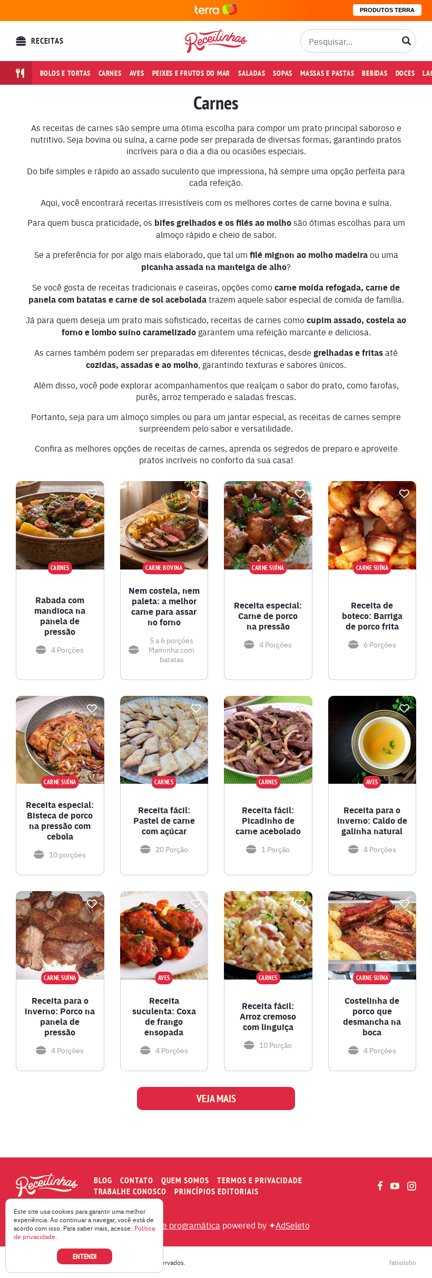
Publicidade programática (171, 1225)
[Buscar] (407, 41)
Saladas (251, 73)
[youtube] (394, 1186)
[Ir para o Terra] (216, 10)
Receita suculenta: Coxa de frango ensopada (164, 1016)
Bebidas (374, 73)
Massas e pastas (327, 73)
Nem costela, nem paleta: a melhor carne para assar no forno (164, 606)
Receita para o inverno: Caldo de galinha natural (372, 820)
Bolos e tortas (65, 73)
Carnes (110, 73)
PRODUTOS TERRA (387, 10)
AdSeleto (293, 1225)
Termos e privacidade (259, 1180)
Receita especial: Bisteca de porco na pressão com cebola (60, 821)
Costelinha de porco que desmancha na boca (372, 1016)
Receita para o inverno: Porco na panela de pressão (60, 1016)
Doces (405, 73)
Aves (137, 73)
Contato (136, 1180)
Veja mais (216, 1098)
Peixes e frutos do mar (191, 73)
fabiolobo (402, 1262)
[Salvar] (92, 493)
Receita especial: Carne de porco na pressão (268, 616)
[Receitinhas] (216, 41)
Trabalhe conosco (130, 1191)
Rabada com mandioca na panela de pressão (59, 616)
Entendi (84, 1256)
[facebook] (380, 1185)
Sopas (282, 73)
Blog (103, 1180)
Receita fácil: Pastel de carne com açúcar (164, 820)
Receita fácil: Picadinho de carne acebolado (268, 820)
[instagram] (411, 1186)
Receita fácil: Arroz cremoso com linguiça (268, 1016)
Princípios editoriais (216, 1191)
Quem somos (185, 1180)
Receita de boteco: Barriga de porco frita (372, 616)
